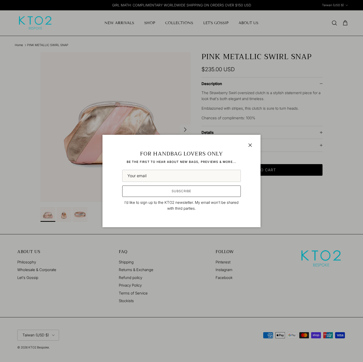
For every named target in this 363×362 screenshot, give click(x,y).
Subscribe (181, 191)
